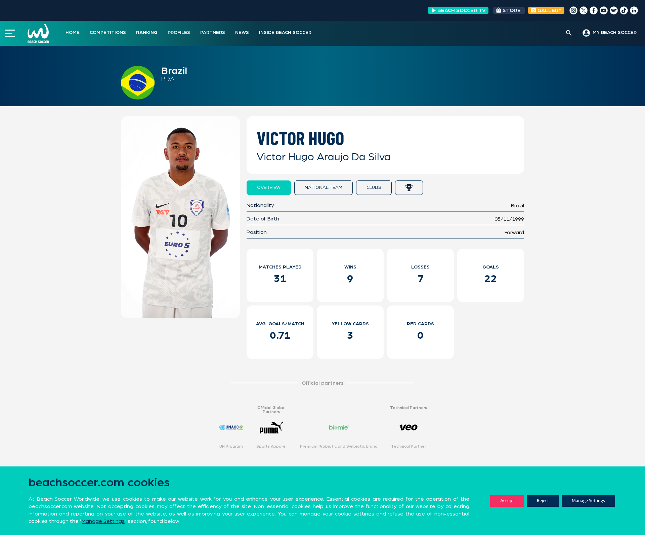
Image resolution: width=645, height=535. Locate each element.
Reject (543, 500)
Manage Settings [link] (103, 521)
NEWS (242, 32)
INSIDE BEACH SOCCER (285, 32)
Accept (507, 500)
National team (323, 187)
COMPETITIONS (108, 32)
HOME (73, 32)
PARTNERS (212, 32)
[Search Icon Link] (569, 33)
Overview (269, 187)
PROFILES (179, 32)
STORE (511, 10)
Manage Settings (588, 500)
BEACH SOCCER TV (461, 10)
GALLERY (549, 10)
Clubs (374, 187)
